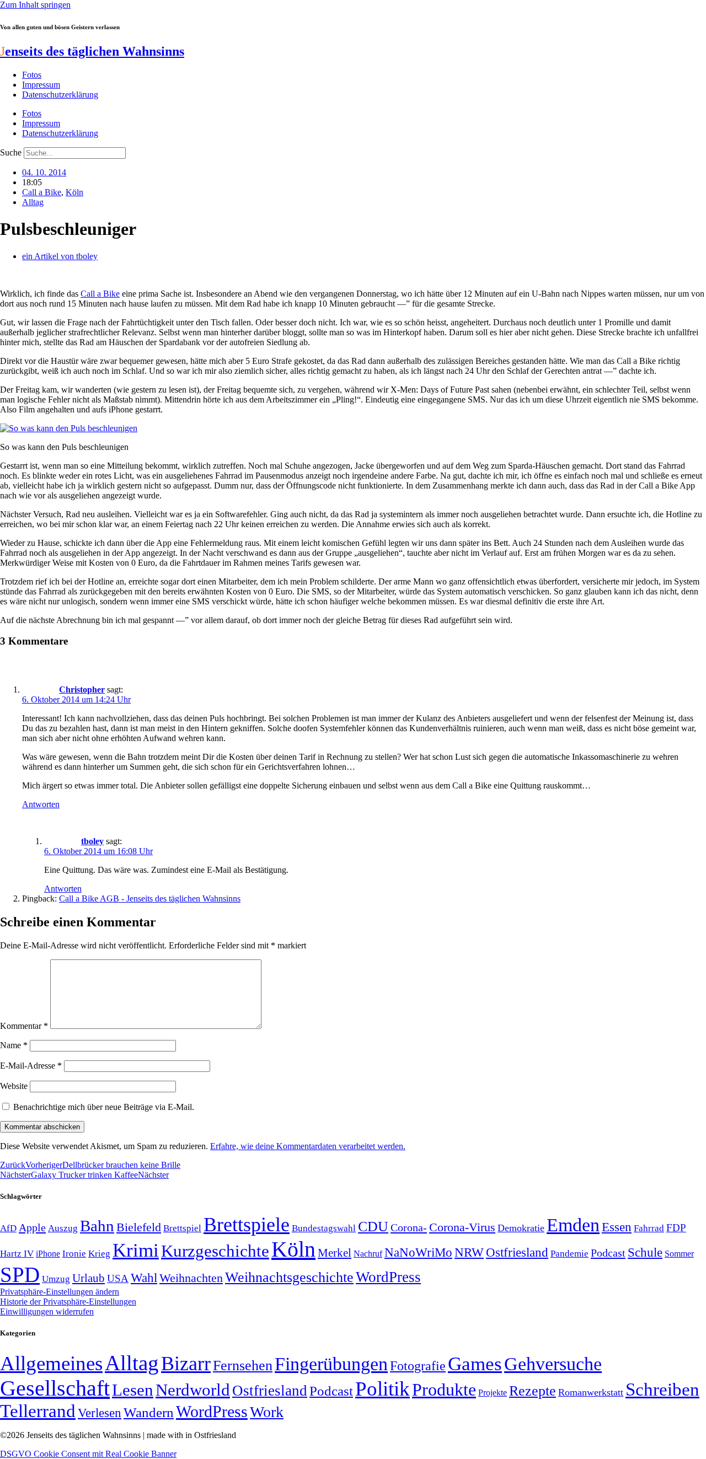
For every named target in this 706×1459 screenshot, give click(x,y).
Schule (645, 1252)
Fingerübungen (331, 1364)
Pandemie (569, 1253)
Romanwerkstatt (590, 1392)
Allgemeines (51, 1363)
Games (475, 1364)
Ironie (74, 1253)
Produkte (444, 1389)
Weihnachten (191, 1278)
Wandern (149, 1412)
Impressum (41, 84)
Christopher (82, 689)
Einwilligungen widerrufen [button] (47, 1311)
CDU (373, 1227)
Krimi (136, 1250)
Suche (11, 152)
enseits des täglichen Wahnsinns (92, 51)
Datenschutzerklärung (60, 94)
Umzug (56, 1279)
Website (14, 1086)
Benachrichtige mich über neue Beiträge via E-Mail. (103, 1107)
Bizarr (186, 1364)
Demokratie (521, 1227)
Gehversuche (553, 1364)
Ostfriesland (517, 1252)
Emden (573, 1225)
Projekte (492, 1392)
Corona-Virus (462, 1227)
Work (267, 1411)
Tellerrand (38, 1411)
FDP (676, 1227)
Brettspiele (247, 1225)
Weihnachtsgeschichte (289, 1277)
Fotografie (418, 1366)
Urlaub (88, 1278)
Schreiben (662, 1389)
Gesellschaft (55, 1388)
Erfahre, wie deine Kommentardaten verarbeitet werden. (307, 1146)
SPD (20, 1274)
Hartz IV (17, 1253)
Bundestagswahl (324, 1228)
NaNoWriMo (418, 1252)
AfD (8, 1228)
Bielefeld (138, 1227)
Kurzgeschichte (215, 1250)
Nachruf (368, 1253)
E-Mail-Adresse (31, 1065)
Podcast (608, 1253)
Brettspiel (182, 1228)
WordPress (388, 1277)
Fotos (31, 74)
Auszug (63, 1227)
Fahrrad (649, 1228)
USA (118, 1278)
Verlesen (99, 1413)
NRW (469, 1252)
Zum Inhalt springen (35, 4)
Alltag (33, 202)
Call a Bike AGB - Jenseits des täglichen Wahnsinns (149, 898)
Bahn (97, 1226)
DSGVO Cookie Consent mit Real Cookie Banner (88, 1453)
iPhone (48, 1254)
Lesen (132, 1389)
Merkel (334, 1253)
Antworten (41, 804)
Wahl (144, 1277)
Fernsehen (242, 1366)
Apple (32, 1227)
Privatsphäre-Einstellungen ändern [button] (59, 1291)
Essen (617, 1227)
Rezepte (532, 1391)
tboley (92, 841)
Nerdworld (193, 1389)
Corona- (409, 1227)
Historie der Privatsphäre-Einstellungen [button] (68, 1301)
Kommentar (24, 1026)
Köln (74, 192)
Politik (382, 1388)
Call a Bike (41, 192)
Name (14, 1045)
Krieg (99, 1253)
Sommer (679, 1253)
